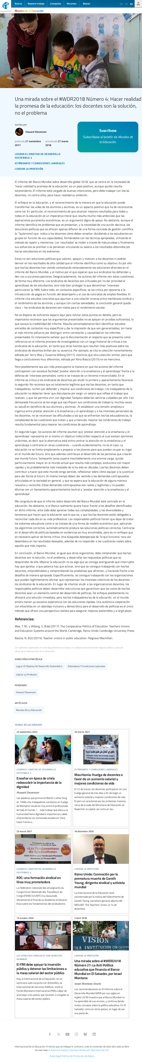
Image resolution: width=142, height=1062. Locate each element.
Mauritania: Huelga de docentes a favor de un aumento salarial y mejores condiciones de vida (101, 771)
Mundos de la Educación (29, 11)
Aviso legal (55, 1056)
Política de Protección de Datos (78, 1056)
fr (126, 3)
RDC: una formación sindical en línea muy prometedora (43, 868)
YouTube (67, 1034)
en (121, 3)
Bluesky (85, 1034)
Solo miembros (138, 3)
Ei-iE (5, 6)
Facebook (50, 1034)
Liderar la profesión (26, 674)
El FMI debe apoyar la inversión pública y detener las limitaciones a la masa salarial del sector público (43, 959)
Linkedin (94, 1034)
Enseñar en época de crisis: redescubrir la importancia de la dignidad (43, 777)
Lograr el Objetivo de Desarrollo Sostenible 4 (39, 666)
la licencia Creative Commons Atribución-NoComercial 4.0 (78, 1050)
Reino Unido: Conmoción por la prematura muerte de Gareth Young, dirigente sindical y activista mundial (101, 871)
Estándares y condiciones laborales (86, 666)
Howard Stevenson (26, 692)
